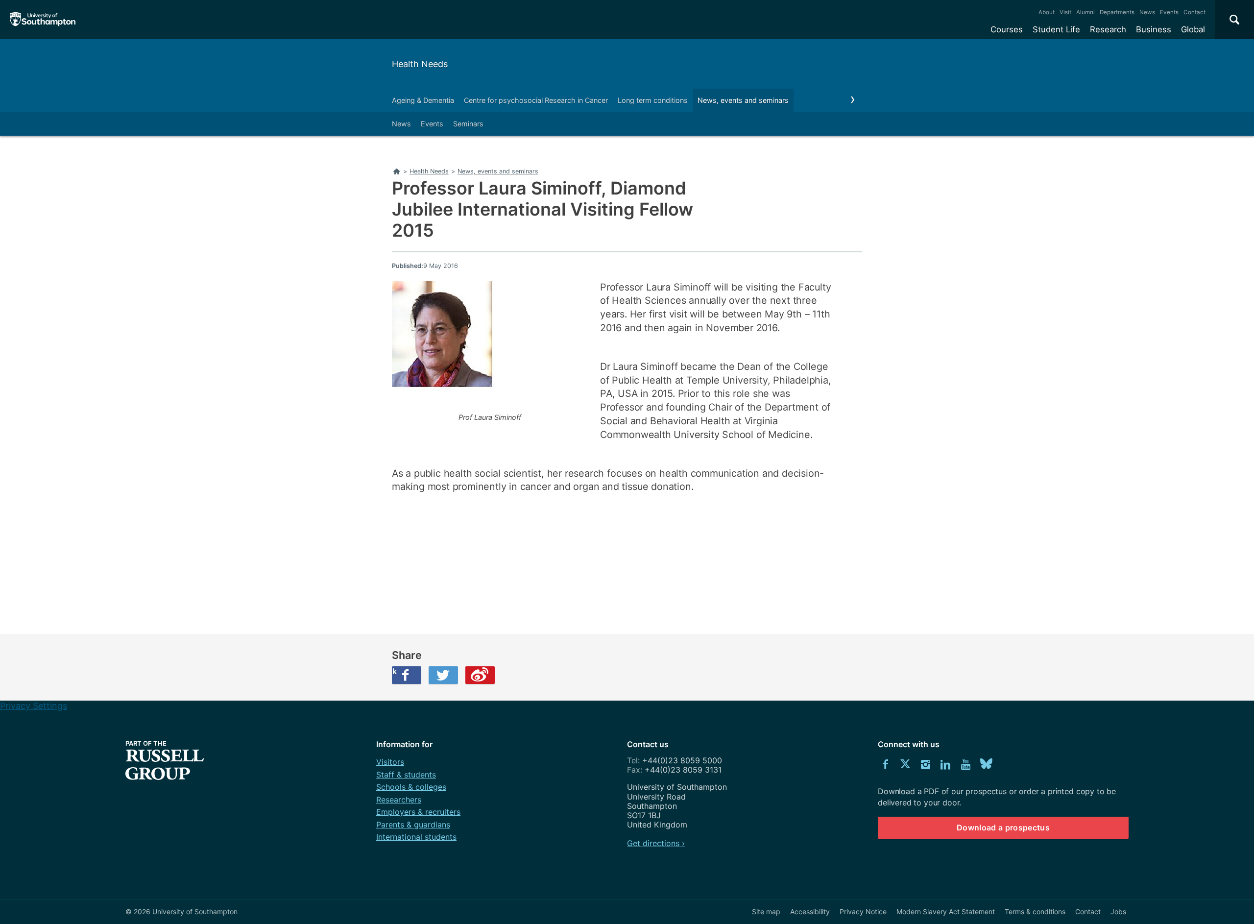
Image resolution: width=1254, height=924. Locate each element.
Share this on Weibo (480, 675)
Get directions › (656, 843)
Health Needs (420, 64)
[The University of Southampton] (43, 19)
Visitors (390, 762)
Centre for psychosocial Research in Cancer (536, 100)
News (1147, 12)
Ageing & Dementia (423, 100)
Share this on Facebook (394, 671)
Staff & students (406, 774)
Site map (766, 911)
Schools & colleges (411, 787)
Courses (1006, 29)
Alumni (1085, 12)
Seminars (468, 124)
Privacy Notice (863, 911)
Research (1108, 29)
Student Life (1056, 29)
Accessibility (810, 911)
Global (1193, 29)
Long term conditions (653, 100)
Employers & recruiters (418, 812)
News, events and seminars (743, 100)
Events (1169, 12)
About (1046, 12)
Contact (1194, 12)
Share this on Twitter (443, 675)
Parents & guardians (413, 824)
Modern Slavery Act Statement (945, 911)
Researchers (398, 799)
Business (1153, 29)
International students (416, 837)
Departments (1117, 12)
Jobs (1118, 911)
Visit (1065, 12)
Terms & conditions (1035, 911)
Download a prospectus (1003, 827)
